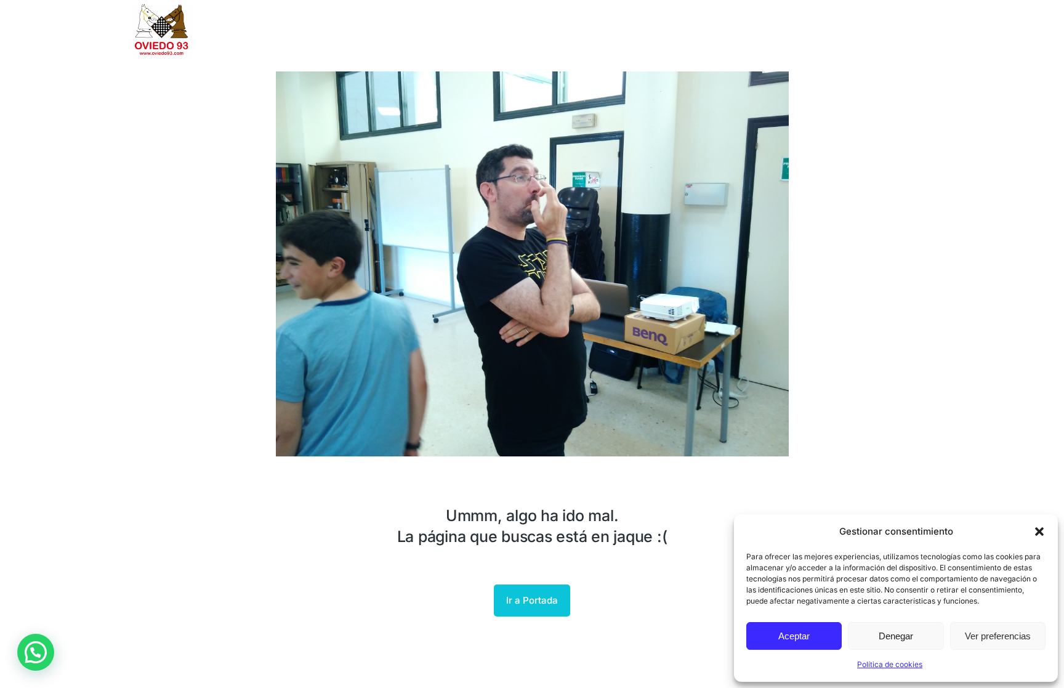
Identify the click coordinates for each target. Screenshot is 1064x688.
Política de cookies (889, 664)
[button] (1039, 531)
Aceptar (794, 636)
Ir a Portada (532, 600)
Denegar (896, 636)
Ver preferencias (998, 636)
